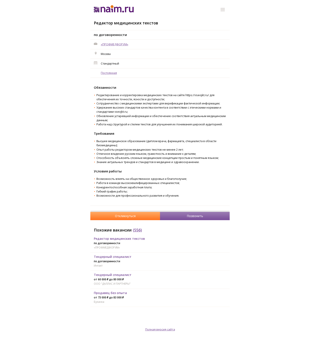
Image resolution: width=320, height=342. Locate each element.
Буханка (99, 302)
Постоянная (109, 73)
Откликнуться (125, 216)
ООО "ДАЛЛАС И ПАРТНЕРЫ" (112, 284)
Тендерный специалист (112, 257)
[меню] (223, 10)
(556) (137, 230)
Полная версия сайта (160, 329)
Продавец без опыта (110, 293)
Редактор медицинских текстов (119, 239)
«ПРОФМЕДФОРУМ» (114, 44)
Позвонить (195, 216)
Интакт (98, 265)
